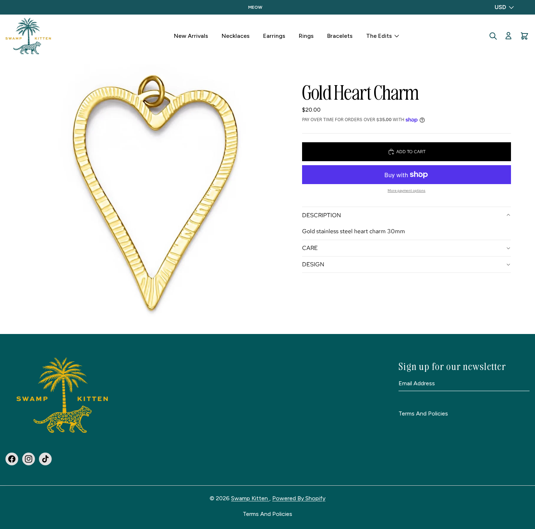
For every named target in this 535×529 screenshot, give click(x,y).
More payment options (406, 190)
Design (313, 264)
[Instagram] (28, 459)
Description (321, 215)
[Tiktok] (45, 459)
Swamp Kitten (250, 498)
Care (310, 248)
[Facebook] (11, 459)
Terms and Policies (423, 414)
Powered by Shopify (298, 498)
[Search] (493, 36)
